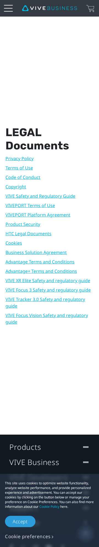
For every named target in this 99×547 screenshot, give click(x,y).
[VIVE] (49, 8)
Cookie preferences (28, 536)
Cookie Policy (49, 506)
